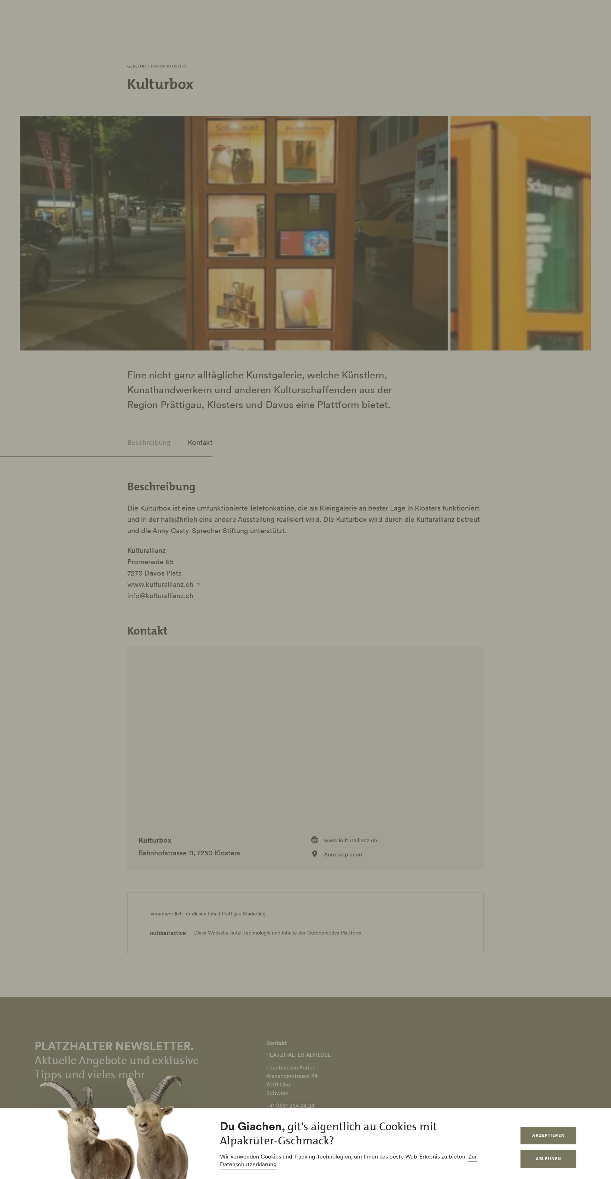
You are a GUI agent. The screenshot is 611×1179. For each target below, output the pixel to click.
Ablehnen (548, 1158)
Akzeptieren (548, 1135)
